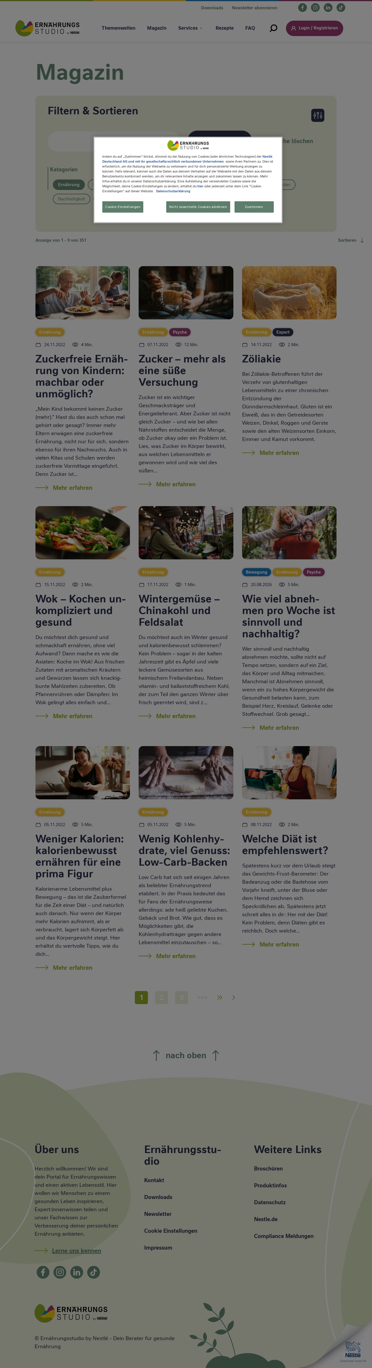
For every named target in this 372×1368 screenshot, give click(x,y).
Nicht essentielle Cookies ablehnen (198, 207)
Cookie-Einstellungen (122, 207)
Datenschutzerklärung (173, 191)
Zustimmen (254, 207)
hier (200, 186)
